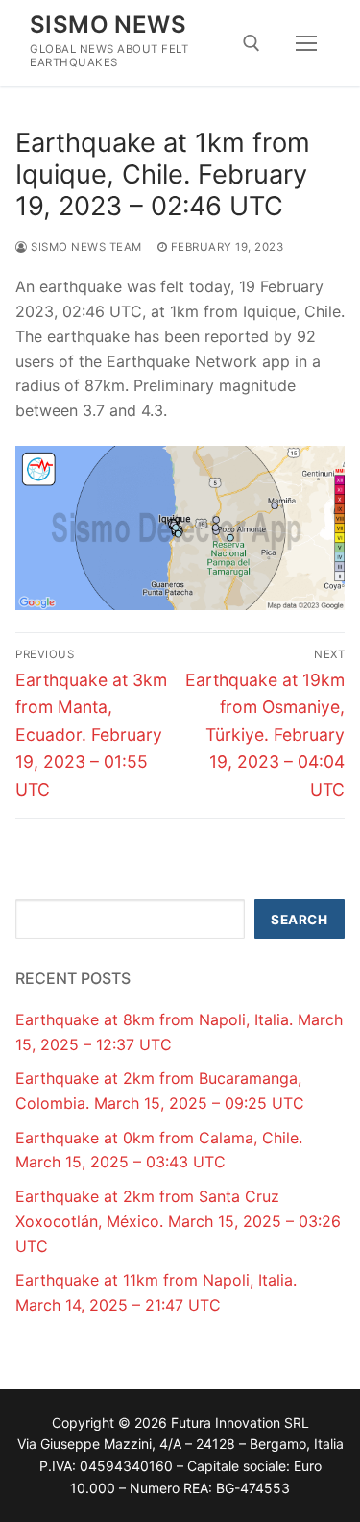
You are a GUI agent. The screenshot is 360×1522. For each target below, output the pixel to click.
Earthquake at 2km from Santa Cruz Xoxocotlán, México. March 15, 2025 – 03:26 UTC (178, 1221)
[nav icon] (306, 43)
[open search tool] (251, 43)
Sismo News (108, 24)
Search (299, 919)
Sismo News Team (85, 247)
